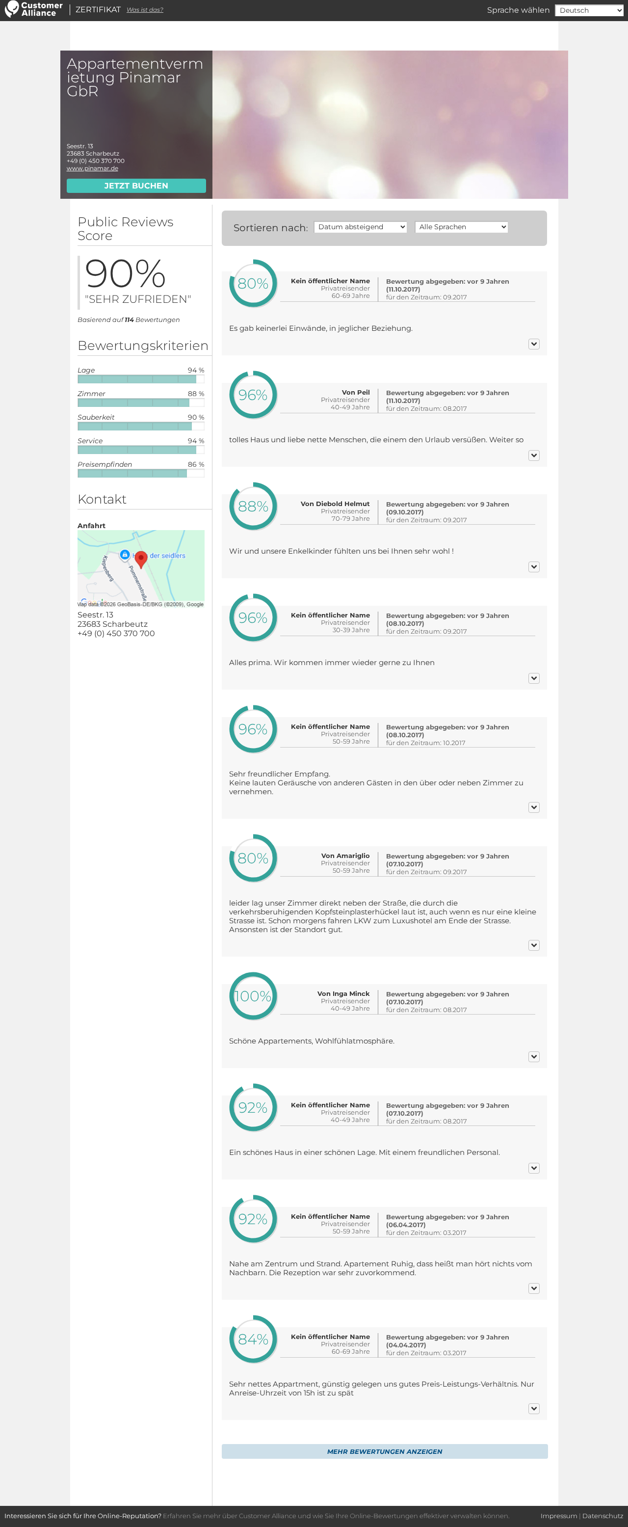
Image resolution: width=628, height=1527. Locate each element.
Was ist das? (145, 9)
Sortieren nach (270, 228)
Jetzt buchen (136, 185)
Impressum (559, 1516)
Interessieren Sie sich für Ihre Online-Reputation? (82, 1516)
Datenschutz (603, 1516)
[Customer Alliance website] (33, 15)
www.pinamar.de (92, 168)
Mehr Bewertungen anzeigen (385, 1451)
